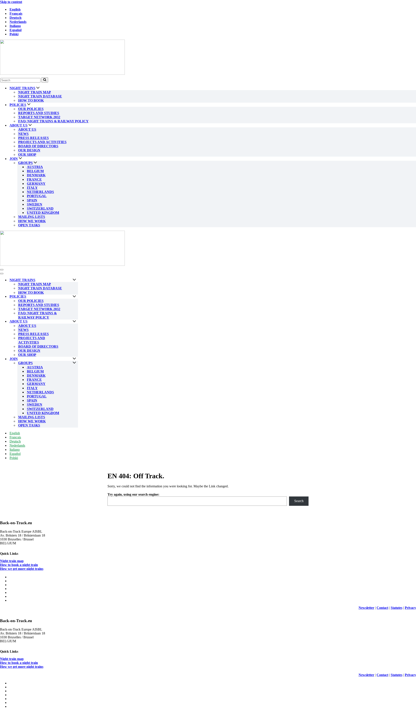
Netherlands (40, 192)
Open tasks (29, 225)
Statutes (396, 608)
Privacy (410, 608)
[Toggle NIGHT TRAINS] (74, 280)
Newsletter (366, 608)
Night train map (12, 561)
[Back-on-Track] (208, 58)
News (23, 134)
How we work (32, 221)
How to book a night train (19, 565)
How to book (31, 100)
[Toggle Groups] (74, 363)
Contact (382, 608)
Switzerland (40, 208)
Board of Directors (38, 146)
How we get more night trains (21, 569)
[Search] (44, 80)
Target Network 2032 (39, 117)
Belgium (35, 171)
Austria (35, 167)
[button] (37, 88)
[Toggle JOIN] (74, 359)
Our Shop (27, 154)
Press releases (33, 138)
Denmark (36, 175)
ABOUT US (27, 129)
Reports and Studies (38, 113)
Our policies (31, 109)
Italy (32, 188)
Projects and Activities (42, 142)
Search (299, 501)
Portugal (37, 196)
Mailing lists (31, 217)
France (34, 179)
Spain (32, 200)
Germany (36, 183)
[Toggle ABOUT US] (74, 322)
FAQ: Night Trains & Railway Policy (53, 121)
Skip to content (11, 2)
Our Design (29, 150)
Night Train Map (34, 92)
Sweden (34, 204)
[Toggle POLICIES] (74, 297)
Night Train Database (40, 96)
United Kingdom (43, 212)
